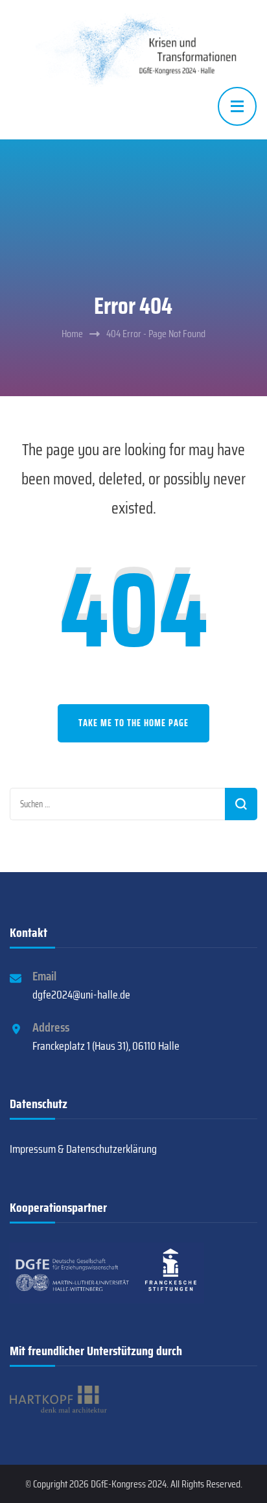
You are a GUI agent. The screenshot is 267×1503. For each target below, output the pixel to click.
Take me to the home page (133, 723)
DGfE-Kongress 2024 (129, 1484)
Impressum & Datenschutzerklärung (83, 1149)
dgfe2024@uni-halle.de (81, 995)
